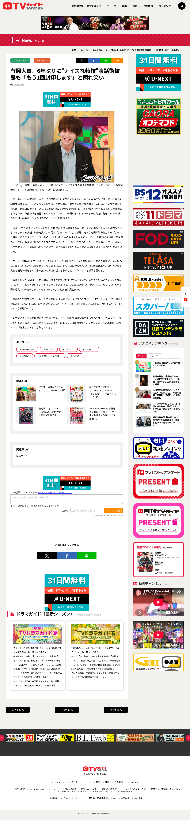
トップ (57, 782)
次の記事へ (116, 710)
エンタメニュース (20, 60)
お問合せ (125, 798)
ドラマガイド (94, 6)
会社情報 (138, 798)
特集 (124, 6)
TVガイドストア (67, 791)
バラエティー (42, 60)
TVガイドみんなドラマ (135, 789)
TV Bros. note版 (88, 789)
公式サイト (21, 455)
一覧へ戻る (67, 710)
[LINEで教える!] (105, 60)
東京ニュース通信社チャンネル (165, 789)
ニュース (111, 6)
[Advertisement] (158, 160)
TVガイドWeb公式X (122, 791)
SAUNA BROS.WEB (110, 789)
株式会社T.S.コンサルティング (94, 791)
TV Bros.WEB (69, 789)
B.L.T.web (53, 789)
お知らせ (54, 798)
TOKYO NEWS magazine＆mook (28, 789)
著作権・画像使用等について (102, 798)
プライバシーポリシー (73, 798)
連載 (135, 6)
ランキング (165, 6)
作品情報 (148, 6)
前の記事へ (18, 710)
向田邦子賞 (78, 6)
